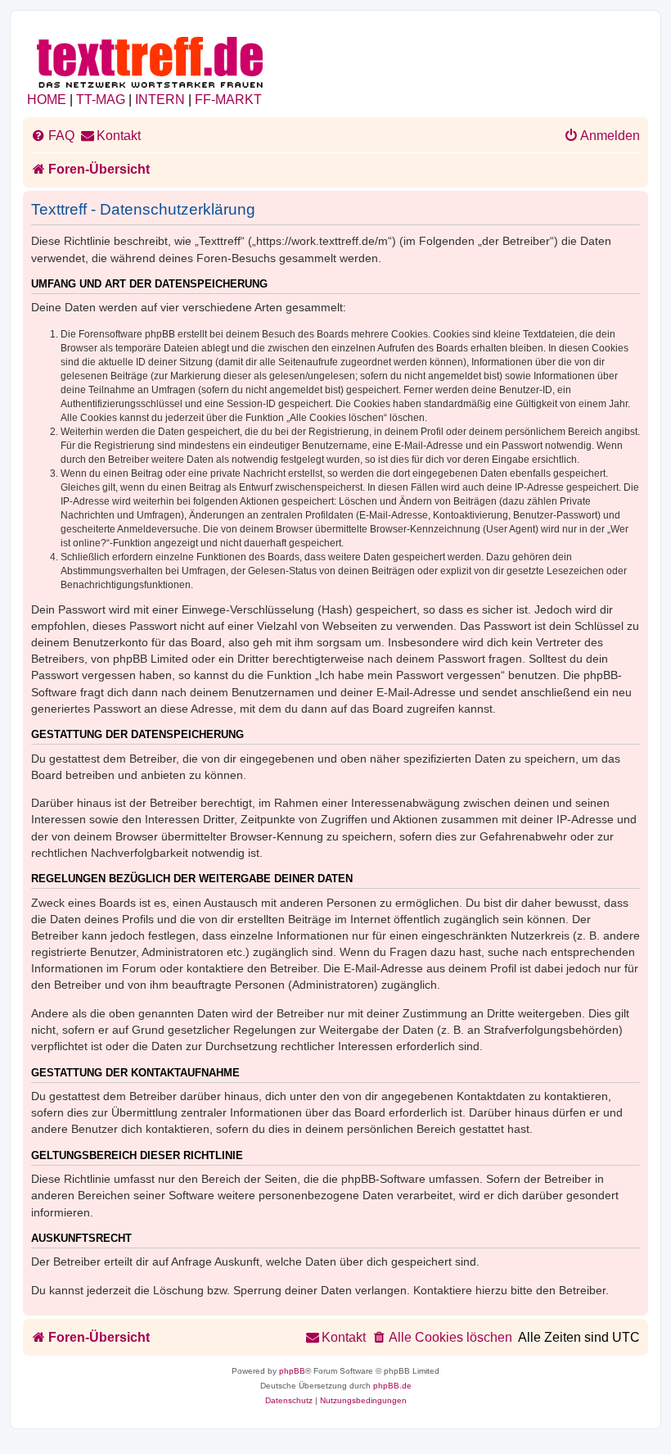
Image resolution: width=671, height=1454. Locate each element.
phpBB (292, 1370)
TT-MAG (100, 99)
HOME (46, 99)
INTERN (160, 99)
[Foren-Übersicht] (151, 59)
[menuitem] (52, 136)
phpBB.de (392, 1385)
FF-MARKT (228, 99)
